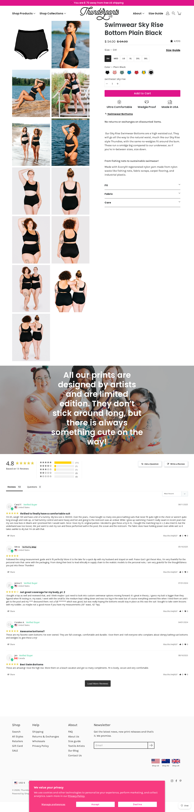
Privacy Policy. (76, 795)
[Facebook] (176, 781)
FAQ (70, 731)
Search (16, 731)
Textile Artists (76, 745)
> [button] (98, 683)
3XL (145, 58)
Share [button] (12, 535)
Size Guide (156, 13)
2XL (138, 58)
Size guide (74, 741)
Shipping (37, 731)
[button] (173, 13)
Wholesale (38, 741)
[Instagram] (172, 781)
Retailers (17, 741)
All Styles (17, 736)
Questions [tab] (32, 486)
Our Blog (73, 750)
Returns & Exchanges (45, 736)
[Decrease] (107, 83)
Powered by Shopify (22, 793)
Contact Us (75, 755)
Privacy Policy (40, 745)
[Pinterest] (180, 781)
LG (123, 58)
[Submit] (151, 745)
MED (116, 58)
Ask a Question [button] (151, 464)
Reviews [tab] (12, 486)
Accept (95, 804)
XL (130, 58)
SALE (15, 750)
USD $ (22, 782)
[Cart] (179, 13)
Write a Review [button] (177, 464)
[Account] (167, 13)
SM (107, 58)
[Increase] (117, 83)
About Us (73, 736)
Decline (137, 804)
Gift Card (17, 745)
